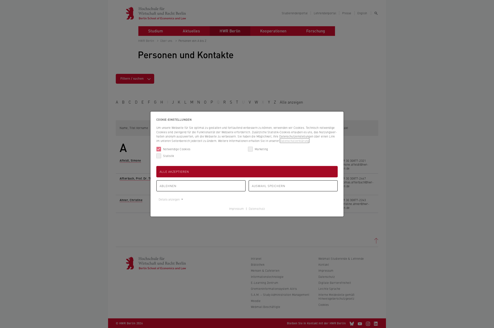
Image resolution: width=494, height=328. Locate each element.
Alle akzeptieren (174, 171)
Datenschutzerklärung (294, 140)
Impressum (236, 208)
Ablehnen (168, 186)
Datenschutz (257, 208)
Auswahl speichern (268, 186)
